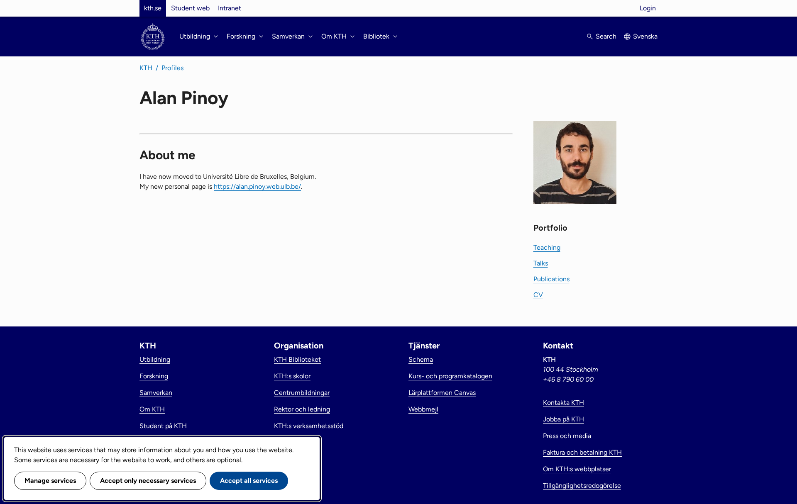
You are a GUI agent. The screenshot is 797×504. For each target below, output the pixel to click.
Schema (420, 359)
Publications (551, 279)
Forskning (153, 376)
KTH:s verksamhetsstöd (308, 426)
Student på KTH (163, 426)
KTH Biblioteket (297, 359)
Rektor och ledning (302, 409)
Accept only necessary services (148, 481)
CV (538, 295)
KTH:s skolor (292, 376)
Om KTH (152, 409)
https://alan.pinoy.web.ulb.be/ (257, 186)
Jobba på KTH (563, 419)
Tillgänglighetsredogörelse (582, 485)
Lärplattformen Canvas (442, 393)
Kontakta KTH (563, 403)
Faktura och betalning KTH (582, 452)
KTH (145, 68)
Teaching (546, 247)
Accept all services (249, 481)
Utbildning (154, 359)
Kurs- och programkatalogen (450, 376)
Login (648, 8)
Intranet (229, 8)
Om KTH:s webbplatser (577, 469)
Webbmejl (423, 409)
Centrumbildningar (302, 393)
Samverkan (155, 393)
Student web (190, 8)
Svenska (645, 36)
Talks (540, 263)
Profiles (172, 68)
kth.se (152, 8)
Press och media (567, 436)
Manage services (50, 481)
